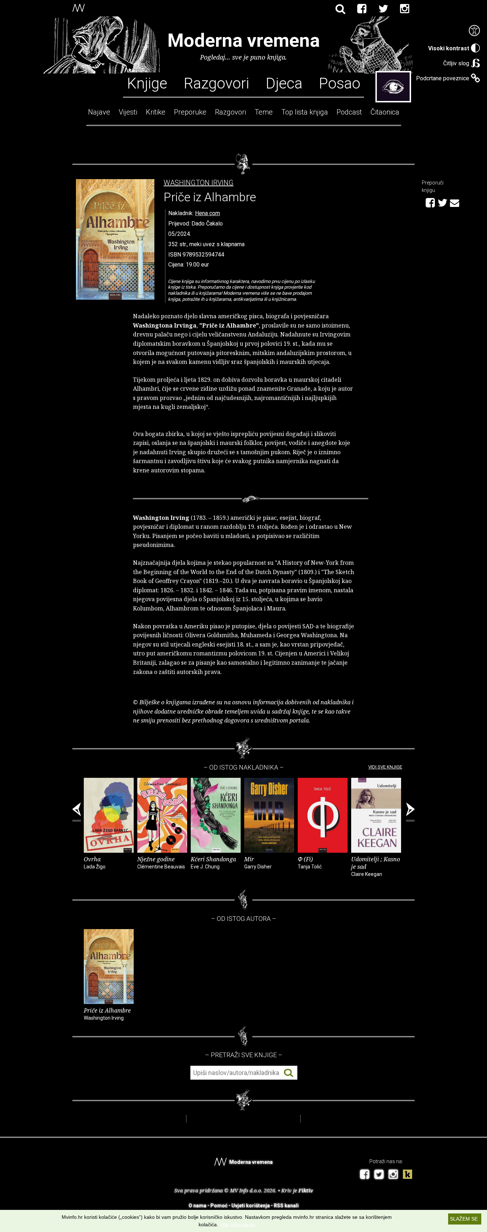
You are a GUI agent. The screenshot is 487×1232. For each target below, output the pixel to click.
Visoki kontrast (448, 48)
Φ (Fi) (310, 862)
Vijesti (128, 112)
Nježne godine (161, 862)
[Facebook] (362, 8)
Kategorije (393, 86)
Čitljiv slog (456, 63)
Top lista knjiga (304, 112)
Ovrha (95, 862)
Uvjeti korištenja (250, 1205)
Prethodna (76, 812)
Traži (288, 1073)
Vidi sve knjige (385, 767)
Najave (99, 112)
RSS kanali (286, 1205)
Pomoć (218, 1205)
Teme (264, 112)
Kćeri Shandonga (213, 862)
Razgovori (216, 83)
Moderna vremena (244, 40)
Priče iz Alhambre (107, 1014)
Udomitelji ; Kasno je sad (375, 866)
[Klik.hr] (407, 1175)
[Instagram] (405, 8)
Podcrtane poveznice (442, 78)
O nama (197, 1205)
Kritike (155, 112)
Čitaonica (384, 112)
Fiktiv (305, 1190)
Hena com (207, 213)
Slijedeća (410, 812)
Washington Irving (199, 183)
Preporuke (190, 112)
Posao (339, 83)
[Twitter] (383, 8)
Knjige (147, 83)
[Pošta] (454, 202)
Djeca (284, 83)
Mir (258, 862)
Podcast (349, 112)
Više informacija (237, 1224)
